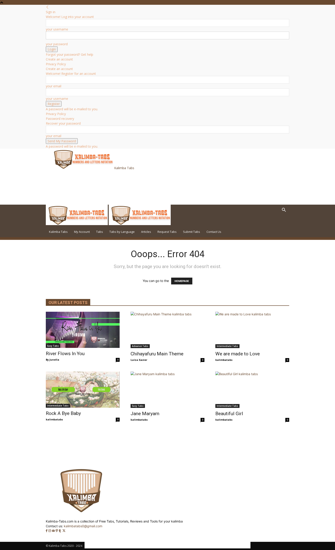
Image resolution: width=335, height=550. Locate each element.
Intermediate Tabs (227, 346)
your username (57, 29)
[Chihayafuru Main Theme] (167, 330)
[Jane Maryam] (167, 390)
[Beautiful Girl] (252, 390)
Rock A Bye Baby (63, 413)
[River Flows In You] (83, 330)
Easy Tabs (53, 345)
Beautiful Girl (229, 413)
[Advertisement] (134, 187)
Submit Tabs (191, 232)
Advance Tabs (140, 346)
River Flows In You (65, 353)
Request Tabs (167, 232)
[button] (283, 210)
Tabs (99, 232)
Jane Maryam (145, 413)
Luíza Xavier (139, 360)
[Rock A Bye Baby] (83, 390)
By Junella (52, 359)
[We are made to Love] (252, 330)
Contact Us (213, 232)
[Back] (47, 7)
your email (53, 86)
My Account (82, 232)
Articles (146, 232)
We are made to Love (237, 354)
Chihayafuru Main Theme (157, 354)
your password (57, 44)
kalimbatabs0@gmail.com (83, 526)
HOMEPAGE (182, 281)
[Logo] (77, 224)
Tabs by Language (122, 232)
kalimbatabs (223, 360)
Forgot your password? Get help (69, 54)
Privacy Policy (56, 64)
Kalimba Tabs (58, 232)
